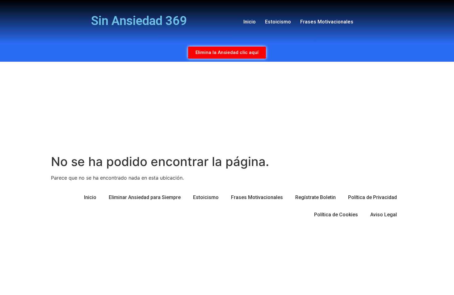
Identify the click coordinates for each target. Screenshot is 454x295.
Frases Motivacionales (326, 22)
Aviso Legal (383, 215)
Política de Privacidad (372, 197)
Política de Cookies (336, 215)
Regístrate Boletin (315, 197)
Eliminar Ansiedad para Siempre (145, 197)
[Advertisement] (227, 108)
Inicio (249, 22)
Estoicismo (278, 22)
